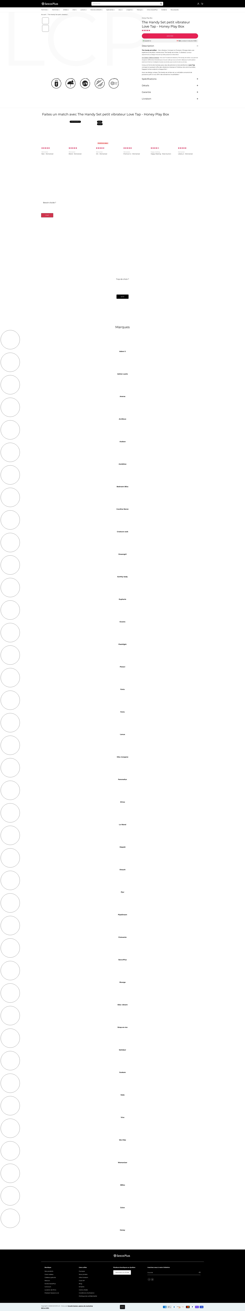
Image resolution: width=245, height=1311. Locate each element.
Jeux (120, 10)
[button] (146, 30)
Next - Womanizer (47, 154)
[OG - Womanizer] (109, 132)
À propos (82, 1271)
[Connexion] (198, 3)
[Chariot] (202, 3)
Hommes (55, 10)
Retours (47, 1280)
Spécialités (110, 10)
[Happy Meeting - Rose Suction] (163, 132)
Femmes (44, 10)
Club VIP (82, 1280)
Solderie (164, 10)
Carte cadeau (49, 1274)
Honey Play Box (147, 18)
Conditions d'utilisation (86, 1293)
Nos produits (49, 1271)
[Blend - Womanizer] (81, 132)
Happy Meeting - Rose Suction (161, 154)
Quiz (122, 297)
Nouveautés (175, 10)
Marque (139, 10)
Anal (74, 10)
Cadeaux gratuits (50, 1277)
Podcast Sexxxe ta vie (52, 1293)
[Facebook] (149, 1279)
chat (47, 215)
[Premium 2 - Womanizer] (136, 132)
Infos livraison (83, 1277)
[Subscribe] (199, 1272)
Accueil (43, 14)
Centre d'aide (83, 1290)
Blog (80, 1284)
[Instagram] (152, 1279)
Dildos (65, 10)
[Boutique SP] (49, 3)
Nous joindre (83, 1274)
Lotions (83, 10)
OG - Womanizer (101, 154)
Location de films (50, 1290)
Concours (48, 1287)
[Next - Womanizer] (54, 132)
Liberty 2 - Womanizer (185, 154)
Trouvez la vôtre (122, 1272)
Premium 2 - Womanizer (131, 154)
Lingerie (129, 10)
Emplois (81, 1287)
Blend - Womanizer (75, 154)
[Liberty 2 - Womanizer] (191, 132)
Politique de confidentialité (88, 1296)
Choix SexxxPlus (152, 10)
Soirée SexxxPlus (50, 1284)
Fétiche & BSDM (96, 10)
